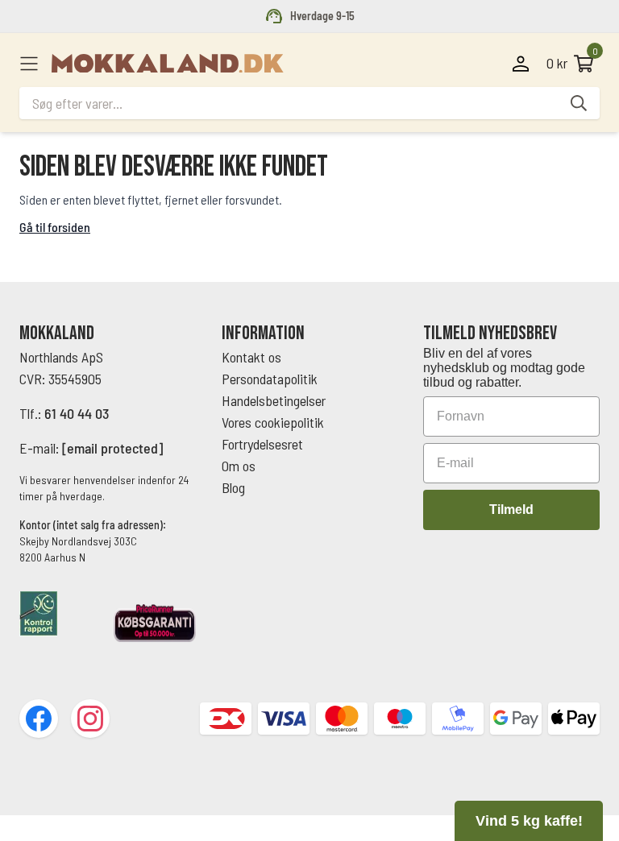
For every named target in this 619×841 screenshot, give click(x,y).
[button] (529, 821)
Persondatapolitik (270, 378)
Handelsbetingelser (275, 400)
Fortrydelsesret (262, 444)
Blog (233, 487)
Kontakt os (251, 357)
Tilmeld (511, 509)
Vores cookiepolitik (273, 422)
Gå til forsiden (54, 226)
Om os (238, 465)
